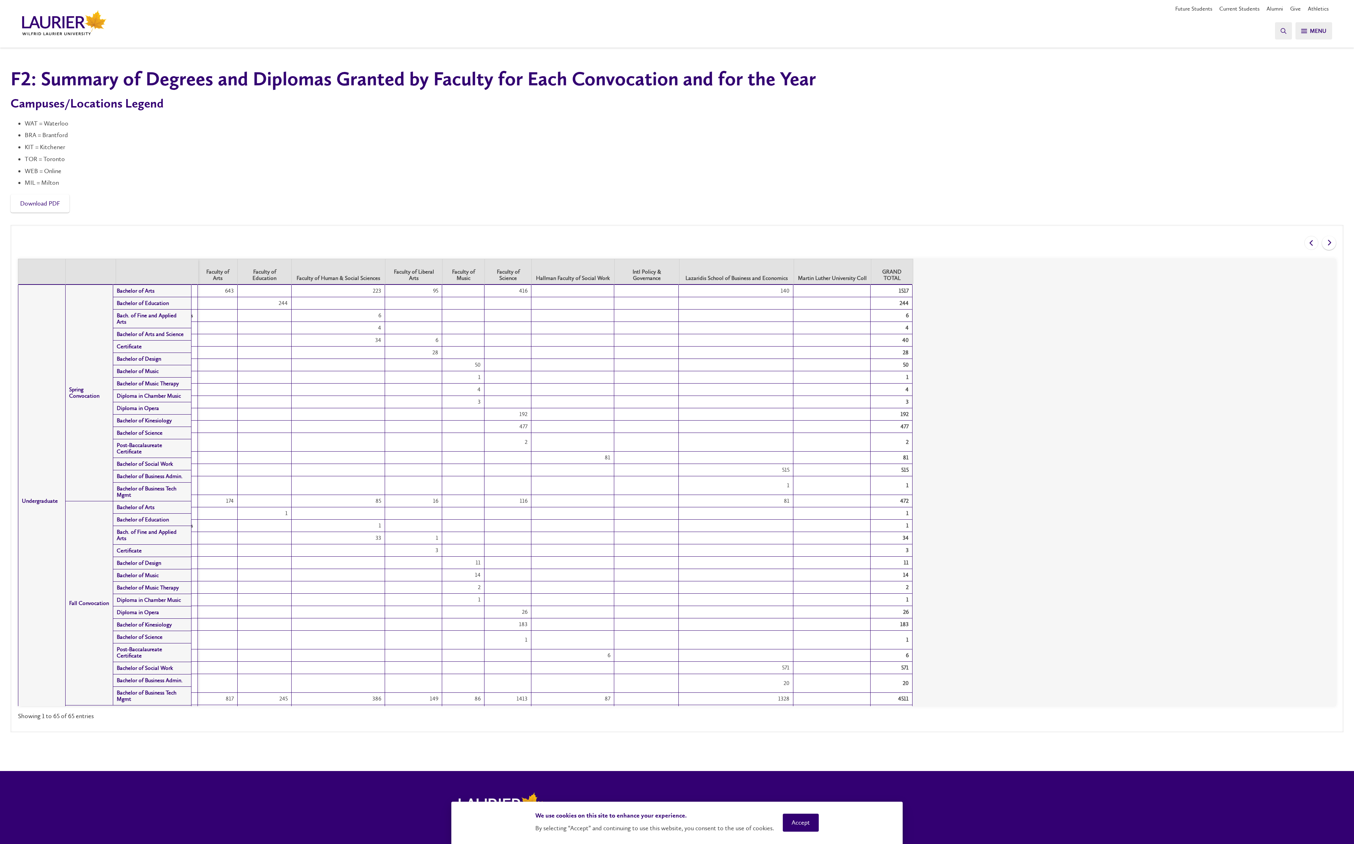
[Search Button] (1283, 30)
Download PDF (40, 203)
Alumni (1275, 8)
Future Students (1193, 8)
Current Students (1239, 8)
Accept (801, 822)
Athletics (1318, 8)
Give (1295, 8)
